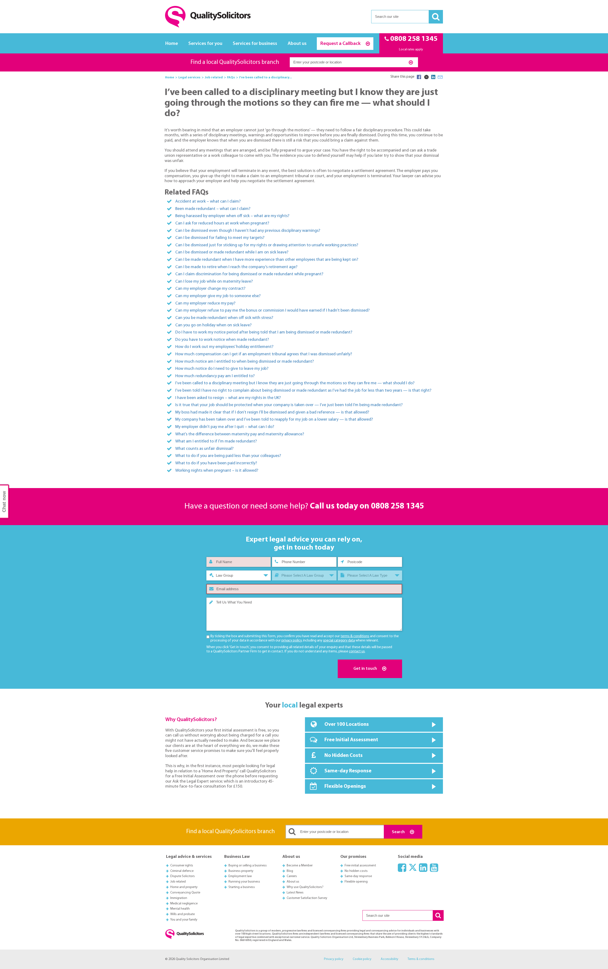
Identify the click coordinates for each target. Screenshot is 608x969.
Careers (292, 876)
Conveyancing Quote (185, 892)
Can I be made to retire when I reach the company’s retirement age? (236, 267)
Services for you (205, 43)
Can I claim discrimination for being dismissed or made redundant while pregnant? (249, 274)
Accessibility (389, 959)
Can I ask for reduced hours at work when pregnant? (222, 223)
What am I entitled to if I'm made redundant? (216, 441)
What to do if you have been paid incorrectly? (216, 463)
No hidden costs (356, 871)
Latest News (295, 892)
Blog (290, 871)
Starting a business (241, 887)
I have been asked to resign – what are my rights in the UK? (228, 398)
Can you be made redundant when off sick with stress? (224, 318)
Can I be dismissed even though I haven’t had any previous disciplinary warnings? (247, 230)
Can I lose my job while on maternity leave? (214, 281)
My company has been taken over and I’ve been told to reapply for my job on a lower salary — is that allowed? (274, 419)
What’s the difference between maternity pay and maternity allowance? (239, 434)
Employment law (240, 876)
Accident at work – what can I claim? (208, 201)
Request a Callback (340, 43)
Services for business (255, 43)
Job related (178, 882)
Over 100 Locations (346, 724)
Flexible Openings (345, 786)
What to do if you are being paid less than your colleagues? (228, 456)
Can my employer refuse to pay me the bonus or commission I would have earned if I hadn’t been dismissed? (272, 310)
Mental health (180, 909)
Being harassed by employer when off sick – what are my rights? (232, 216)
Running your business (244, 882)
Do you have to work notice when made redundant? (222, 339)
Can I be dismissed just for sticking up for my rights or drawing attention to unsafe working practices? (266, 245)
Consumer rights (181, 865)
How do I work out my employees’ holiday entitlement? (224, 347)
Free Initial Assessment (351, 739)
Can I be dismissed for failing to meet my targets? (219, 238)
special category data (339, 640)
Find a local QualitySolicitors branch (234, 62)
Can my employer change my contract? (210, 288)
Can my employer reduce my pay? (205, 303)
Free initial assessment (360, 865)
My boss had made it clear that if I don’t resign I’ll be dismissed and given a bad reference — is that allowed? (272, 412)
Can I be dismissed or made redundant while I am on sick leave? (231, 252)
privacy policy (291, 640)
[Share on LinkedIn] (433, 77)
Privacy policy (333, 959)
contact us (357, 651)
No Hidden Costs (343, 755)
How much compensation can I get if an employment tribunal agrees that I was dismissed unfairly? (263, 354)
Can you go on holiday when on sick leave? (213, 325)
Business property (240, 871)
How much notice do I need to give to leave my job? (221, 368)
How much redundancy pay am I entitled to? (215, 376)
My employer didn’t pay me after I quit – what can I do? (224, 427)
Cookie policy (362, 959)
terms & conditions (355, 636)
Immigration (178, 898)
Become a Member (300, 865)
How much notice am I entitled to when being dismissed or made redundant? (244, 361)
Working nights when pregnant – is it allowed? (216, 470)
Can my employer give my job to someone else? (218, 296)
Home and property (184, 887)
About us (297, 43)
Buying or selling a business (247, 865)
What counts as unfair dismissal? (204, 448)
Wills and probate (182, 914)
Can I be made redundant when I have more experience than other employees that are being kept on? (266, 259)
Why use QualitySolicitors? (305, 887)
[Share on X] (426, 77)
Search (399, 832)
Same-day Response (347, 771)
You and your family (183, 920)
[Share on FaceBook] (419, 77)
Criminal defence (182, 871)
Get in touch (365, 668)
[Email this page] (440, 77)
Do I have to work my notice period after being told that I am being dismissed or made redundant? (263, 332)
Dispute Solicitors (182, 876)
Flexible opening (356, 882)
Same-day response (358, 876)
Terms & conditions (421, 959)
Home (171, 43)
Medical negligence (184, 903)
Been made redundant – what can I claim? (212, 209)
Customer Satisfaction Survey (307, 898)
